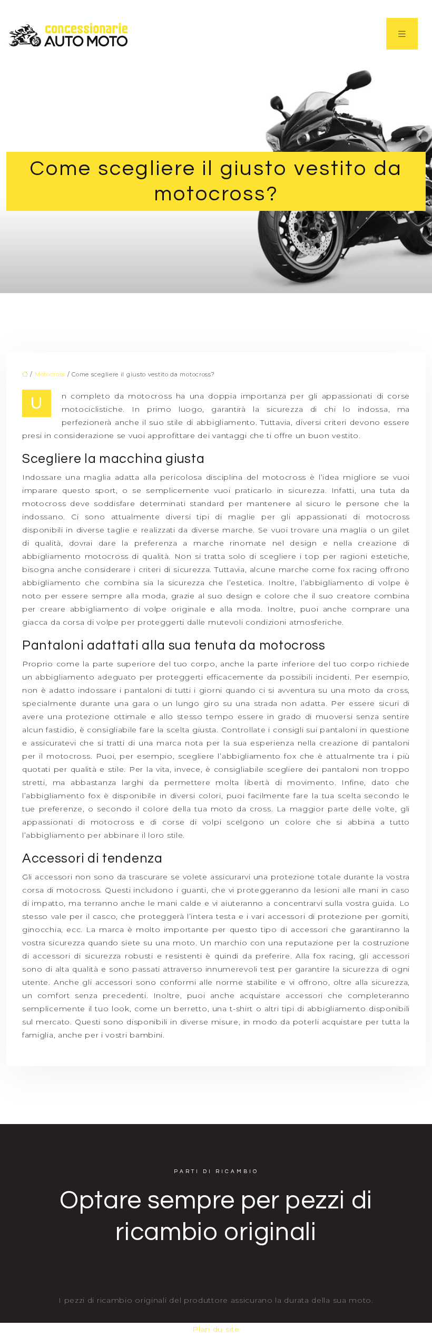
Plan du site (215, 1329)
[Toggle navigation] (402, 34)
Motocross (50, 374)
